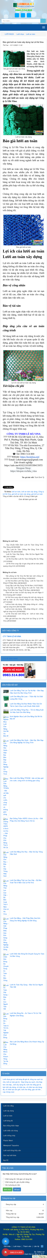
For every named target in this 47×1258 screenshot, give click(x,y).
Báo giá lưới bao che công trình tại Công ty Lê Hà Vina (23, 619)
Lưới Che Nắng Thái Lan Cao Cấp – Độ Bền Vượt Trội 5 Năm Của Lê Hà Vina (25, 881)
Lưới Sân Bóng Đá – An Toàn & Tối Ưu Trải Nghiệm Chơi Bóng (25, 1014)
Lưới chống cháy (9, 1135)
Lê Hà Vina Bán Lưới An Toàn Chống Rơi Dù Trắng (24, 559)
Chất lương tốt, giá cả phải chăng (17, 1182)
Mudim (35, 1256)
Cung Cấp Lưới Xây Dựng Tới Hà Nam (19, 585)
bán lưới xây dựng (9, 1087)
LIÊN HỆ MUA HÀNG (10, 658)
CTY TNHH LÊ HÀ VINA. (12, 636)
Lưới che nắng (8, 1105)
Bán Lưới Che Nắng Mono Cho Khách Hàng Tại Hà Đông (27, 1043)
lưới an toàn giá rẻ (12, 1082)
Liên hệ (36, 1246)
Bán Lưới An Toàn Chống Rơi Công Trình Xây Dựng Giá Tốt (23, 550)
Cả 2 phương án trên (12, 1185)
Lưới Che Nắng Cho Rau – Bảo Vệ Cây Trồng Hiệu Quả (26, 853)
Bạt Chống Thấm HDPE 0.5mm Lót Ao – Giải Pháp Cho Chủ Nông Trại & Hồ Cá (26, 819)
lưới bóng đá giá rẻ (22, 1079)
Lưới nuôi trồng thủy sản (12, 1150)
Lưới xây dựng (8, 1110)
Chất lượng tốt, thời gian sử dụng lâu (18, 1179)
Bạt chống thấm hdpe (11, 1125)
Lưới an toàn (7, 1115)
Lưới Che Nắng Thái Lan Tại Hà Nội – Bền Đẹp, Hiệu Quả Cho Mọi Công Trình (27, 691)
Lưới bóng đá (8, 1120)
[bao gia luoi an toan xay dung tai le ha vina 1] (14, 58)
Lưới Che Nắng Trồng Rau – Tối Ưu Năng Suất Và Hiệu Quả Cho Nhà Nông (26, 711)
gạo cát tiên (36, 1089)
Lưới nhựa (17, 1246)
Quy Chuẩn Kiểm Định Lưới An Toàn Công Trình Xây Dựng (23, 545)
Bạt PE (6, 1160)
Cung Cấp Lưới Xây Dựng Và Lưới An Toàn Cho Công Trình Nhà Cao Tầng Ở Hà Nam (23, 588)
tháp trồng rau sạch (28, 1082)
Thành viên (27, 1246)
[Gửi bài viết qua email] (35, 44)
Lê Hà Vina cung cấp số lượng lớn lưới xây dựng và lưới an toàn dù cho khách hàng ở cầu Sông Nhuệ (23, 598)
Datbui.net (40, 1251)
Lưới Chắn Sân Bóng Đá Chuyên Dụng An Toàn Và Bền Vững (27, 955)
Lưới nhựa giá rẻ (9, 1079)
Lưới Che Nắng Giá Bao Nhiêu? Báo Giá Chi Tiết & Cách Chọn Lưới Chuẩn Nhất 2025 (26, 705)
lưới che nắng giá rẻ (33, 1084)
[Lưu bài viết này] (42, 44)
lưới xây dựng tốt (19, 1084)
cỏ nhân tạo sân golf (13, 1089)
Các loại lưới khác (9, 1155)
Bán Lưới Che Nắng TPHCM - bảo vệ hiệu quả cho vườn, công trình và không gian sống (26, 779)
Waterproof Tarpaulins (11, 1145)
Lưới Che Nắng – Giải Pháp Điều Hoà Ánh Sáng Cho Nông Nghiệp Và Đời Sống (25, 919)
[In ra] (39, 44)
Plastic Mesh (8, 1140)
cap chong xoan (8, 1092)
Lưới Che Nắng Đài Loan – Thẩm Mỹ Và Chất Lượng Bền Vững (26, 697)
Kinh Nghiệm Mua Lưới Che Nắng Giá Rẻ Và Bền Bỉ (26, 717)
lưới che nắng (26, 1089)
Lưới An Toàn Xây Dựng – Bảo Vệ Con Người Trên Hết (23, 555)
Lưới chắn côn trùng (10, 1130)
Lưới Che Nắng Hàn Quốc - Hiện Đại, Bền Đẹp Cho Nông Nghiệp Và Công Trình (26, 741)
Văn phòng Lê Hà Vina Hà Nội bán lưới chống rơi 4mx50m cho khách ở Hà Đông (23, 577)
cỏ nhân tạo (21, 1087)
